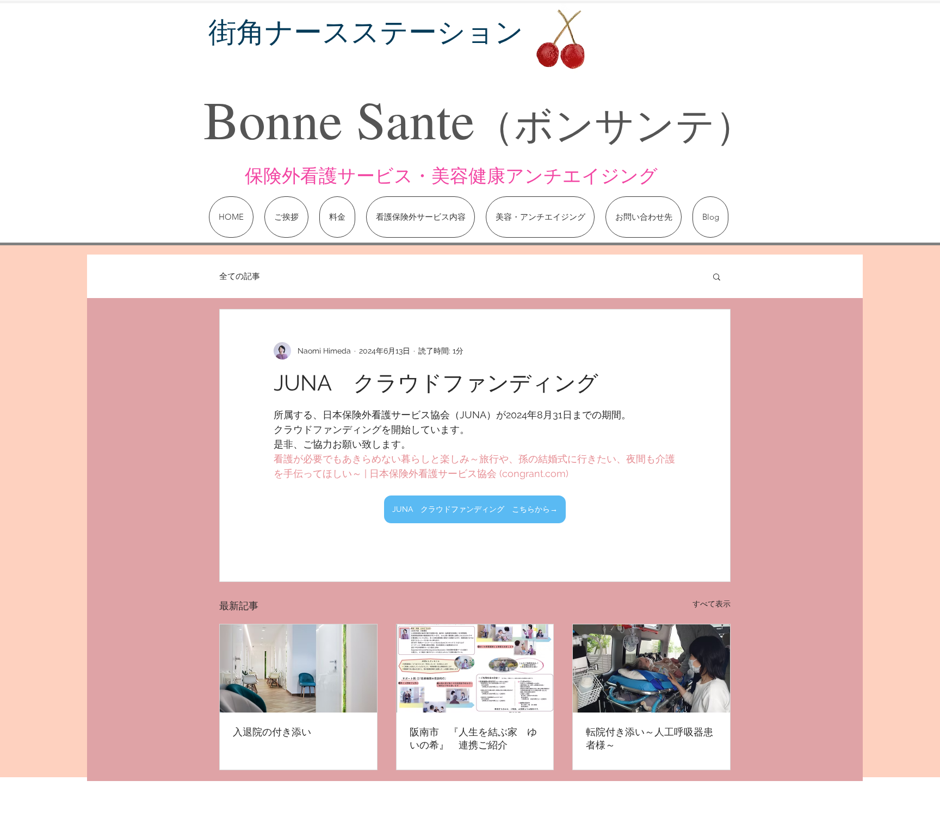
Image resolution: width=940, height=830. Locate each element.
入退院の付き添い (272, 732)
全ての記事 (239, 276)
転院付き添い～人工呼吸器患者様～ (649, 738)
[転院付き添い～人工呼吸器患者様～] (651, 668)
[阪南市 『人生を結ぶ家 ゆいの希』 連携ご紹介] (475, 668)
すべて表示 (711, 603)
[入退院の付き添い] (298, 668)
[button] (717, 276)
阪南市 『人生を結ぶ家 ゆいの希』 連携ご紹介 (473, 738)
